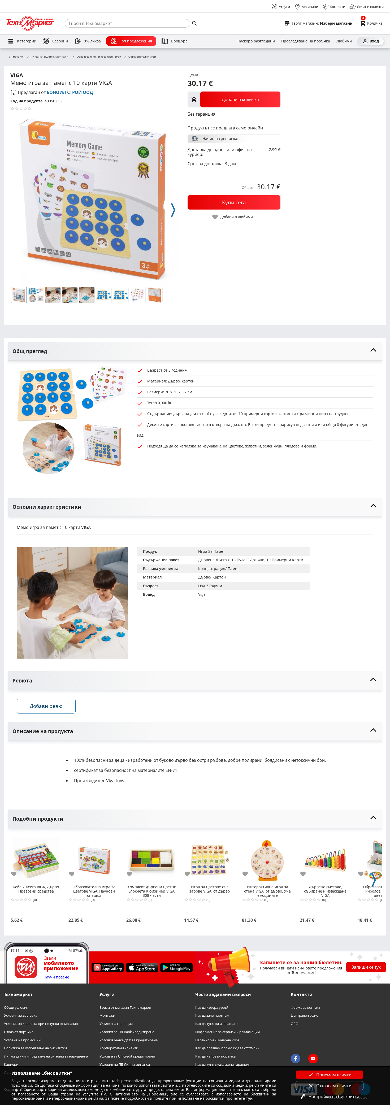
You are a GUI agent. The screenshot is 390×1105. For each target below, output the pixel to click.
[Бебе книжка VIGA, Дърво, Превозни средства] (36, 858)
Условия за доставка (20, 1016)
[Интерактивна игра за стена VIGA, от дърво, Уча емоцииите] (267, 858)
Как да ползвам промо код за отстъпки (227, 1048)
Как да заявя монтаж (212, 1016)
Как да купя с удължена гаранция (222, 1065)
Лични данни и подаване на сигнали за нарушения (46, 1056)
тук (249, 1098)
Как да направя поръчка (215, 1056)
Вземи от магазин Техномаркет (125, 1008)
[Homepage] (30, 23)
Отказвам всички (334, 1086)
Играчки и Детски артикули (50, 56)
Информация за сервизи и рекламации (227, 1032)
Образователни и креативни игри (99, 56)
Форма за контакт (305, 1008)
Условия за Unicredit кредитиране (127, 1056)
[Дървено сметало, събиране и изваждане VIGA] (325, 858)
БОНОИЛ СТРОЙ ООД (70, 92)
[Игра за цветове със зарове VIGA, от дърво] (209, 858)
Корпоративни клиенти (118, 1048)
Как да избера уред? (211, 1008)
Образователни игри (142, 56)
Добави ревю (46, 706)
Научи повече (56, 977)
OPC (294, 1024)
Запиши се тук (366, 967)
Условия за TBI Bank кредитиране (126, 1032)
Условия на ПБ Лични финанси (124, 1065)
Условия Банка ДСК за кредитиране (128, 1040)
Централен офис (304, 1016)
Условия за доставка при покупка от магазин (41, 1024)
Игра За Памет (211, 551)
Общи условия (16, 1008)
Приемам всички (334, 1075)
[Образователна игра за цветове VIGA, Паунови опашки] (94, 858)
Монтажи (107, 1016)
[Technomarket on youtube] (313, 1059)
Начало (18, 56)
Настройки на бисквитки (334, 1096)
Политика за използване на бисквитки (35, 1048)
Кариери (11, 1065)
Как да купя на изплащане (216, 1024)
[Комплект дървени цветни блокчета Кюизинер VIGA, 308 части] (151, 858)
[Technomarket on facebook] (295, 1059)
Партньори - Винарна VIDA (217, 1040)
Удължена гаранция (116, 1024)
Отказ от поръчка (18, 1032)
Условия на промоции (22, 1040)
